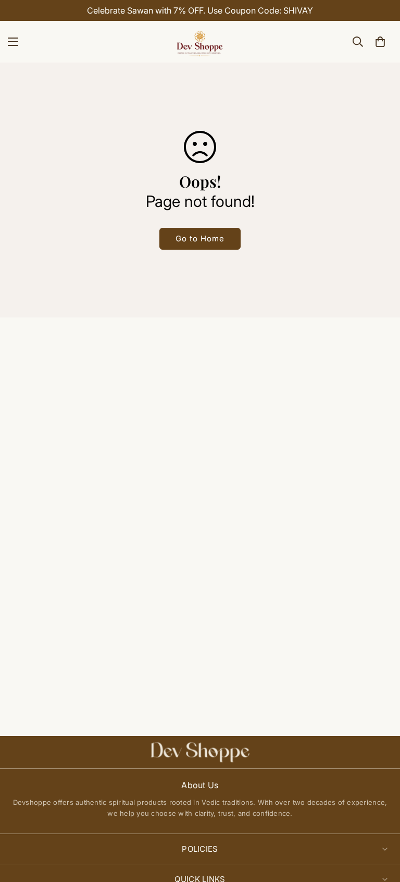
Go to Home (200, 238)
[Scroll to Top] (380, 825)
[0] (380, 42)
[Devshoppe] (200, 42)
